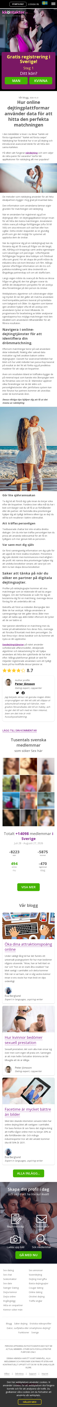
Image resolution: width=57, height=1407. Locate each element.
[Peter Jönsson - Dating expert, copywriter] (8, 682)
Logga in (33, 4)
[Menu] (53, 3)
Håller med (29, 1401)
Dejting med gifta (38, 1279)
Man (16, 80)
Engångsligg (9, 1300)
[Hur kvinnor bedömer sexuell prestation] (28, 1019)
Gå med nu (28, 1255)
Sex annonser (36, 1270)
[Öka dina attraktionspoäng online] (28, 926)
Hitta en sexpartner (13, 1305)
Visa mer (28, 887)
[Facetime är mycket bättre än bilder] (28, 1091)
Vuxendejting (35, 1274)
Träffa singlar (35, 1300)
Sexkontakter (10, 1279)
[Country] (45, 3)
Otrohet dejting (36, 1296)
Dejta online (9, 1296)
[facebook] (17, 692)
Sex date (7, 1283)
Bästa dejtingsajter (38, 1283)
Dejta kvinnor (10, 1292)
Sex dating (8, 1270)
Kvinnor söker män (12, 1309)
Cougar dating (36, 1287)
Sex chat (7, 1274)
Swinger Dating (11, 1287)
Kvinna (41, 80)
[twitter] (23, 692)
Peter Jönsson (25, 684)
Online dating (35, 1292)
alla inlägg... (28, 1173)
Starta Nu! (18, 4)
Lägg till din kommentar (20, 730)
